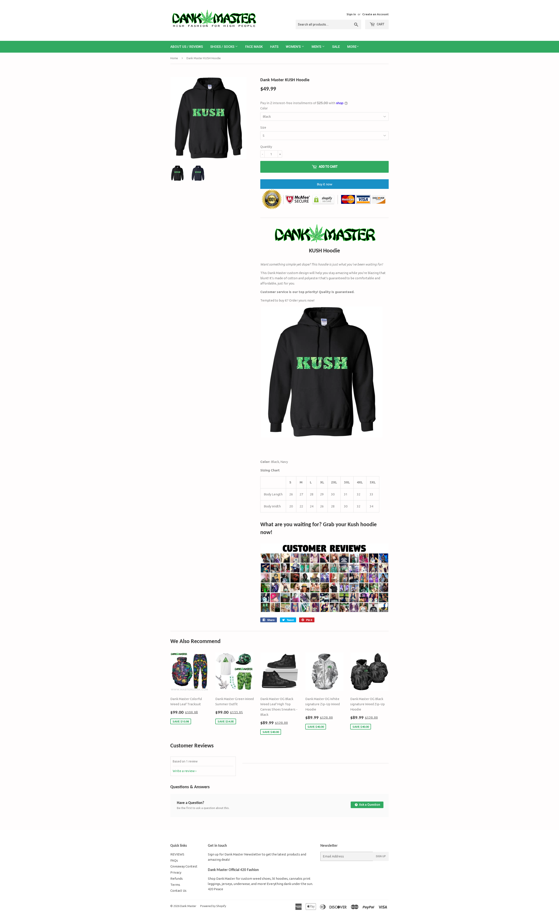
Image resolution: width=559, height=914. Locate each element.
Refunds (176, 878)
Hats (274, 47)
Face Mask (254, 47)
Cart (380, 24)
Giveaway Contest (183, 866)
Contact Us (178, 890)
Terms (175, 884)
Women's (294, 47)
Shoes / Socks (222, 47)
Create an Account (375, 14)
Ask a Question (369, 804)
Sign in (351, 14)
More (351, 47)
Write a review (184, 771)
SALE (336, 47)
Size (263, 127)
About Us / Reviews (186, 47)
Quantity (266, 146)
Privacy (175, 872)
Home (174, 58)
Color (264, 108)
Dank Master (188, 905)
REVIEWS (177, 854)
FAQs (174, 860)
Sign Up (381, 856)
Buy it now (324, 184)
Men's (317, 47)
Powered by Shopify (213, 905)
